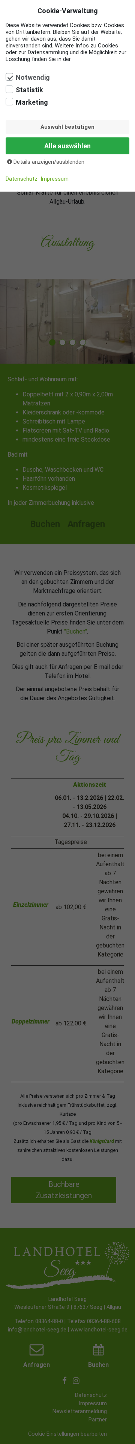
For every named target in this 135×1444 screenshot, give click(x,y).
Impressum (54, 178)
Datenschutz (22, 178)
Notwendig (33, 77)
